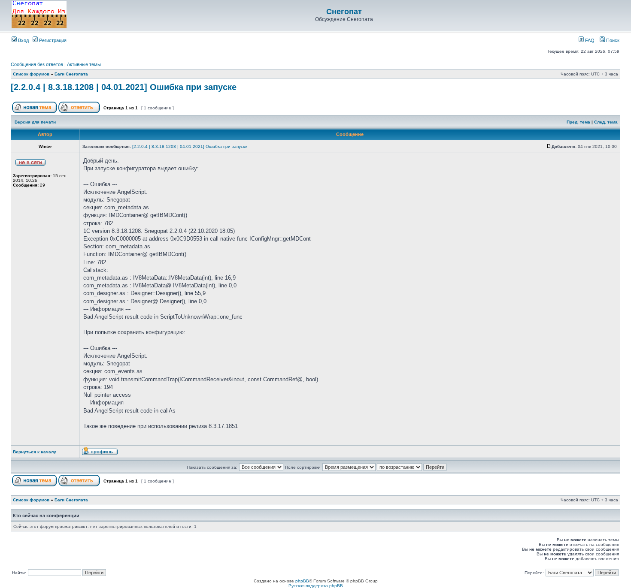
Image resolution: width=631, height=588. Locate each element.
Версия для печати (35, 122)
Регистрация (52, 40)
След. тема (606, 122)
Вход (23, 40)
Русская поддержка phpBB (315, 585)
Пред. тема (578, 122)
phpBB (302, 581)
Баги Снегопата (71, 74)
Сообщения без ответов (37, 64)
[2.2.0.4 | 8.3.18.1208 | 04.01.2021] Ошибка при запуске (124, 87)
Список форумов (31, 74)
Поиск (612, 40)
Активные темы (84, 64)
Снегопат (344, 11)
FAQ (589, 40)
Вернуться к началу (34, 451)
